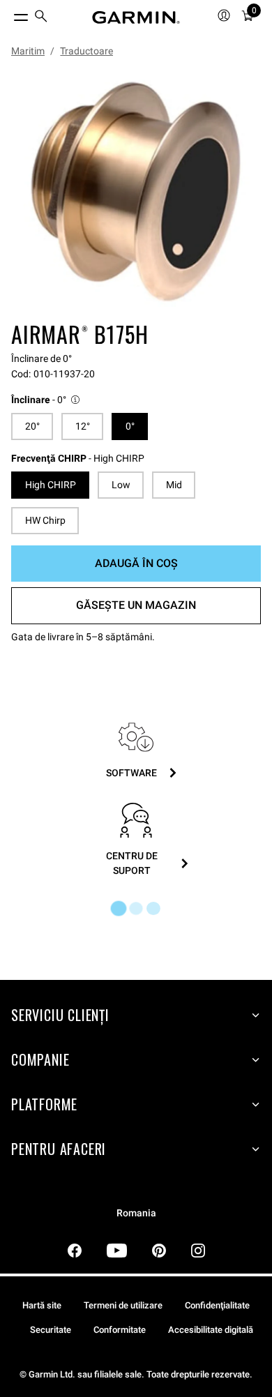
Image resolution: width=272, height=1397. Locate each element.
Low (121, 484)
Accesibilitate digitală (210, 1329)
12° (82, 426)
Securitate (50, 1329)
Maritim (28, 51)
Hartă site (41, 1305)
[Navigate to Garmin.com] (136, 17)
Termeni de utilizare (123, 1305)
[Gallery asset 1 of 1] (136, 192)
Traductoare (86, 51)
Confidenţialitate (217, 1305)
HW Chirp (45, 520)
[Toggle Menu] (8, 14)
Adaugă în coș (136, 563)
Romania (136, 1213)
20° (32, 426)
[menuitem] (41, 18)
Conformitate (119, 1329)
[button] (46, 400)
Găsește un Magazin (136, 605)
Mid (174, 484)
